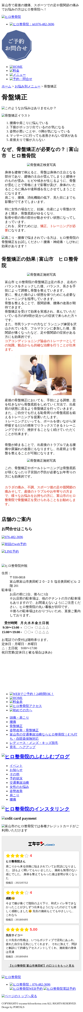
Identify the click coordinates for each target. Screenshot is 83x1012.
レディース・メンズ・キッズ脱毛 (34, 743)
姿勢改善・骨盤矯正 (24, 730)
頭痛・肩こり (19, 717)
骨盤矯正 (16, 726)
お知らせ (16, 770)
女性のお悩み (19, 786)
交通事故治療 (19, 782)
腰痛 (13, 721)
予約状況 (16, 778)
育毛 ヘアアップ (22, 747)
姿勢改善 (16, 791)
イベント (16, 765)
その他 (14, 774)
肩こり (14, 795)
